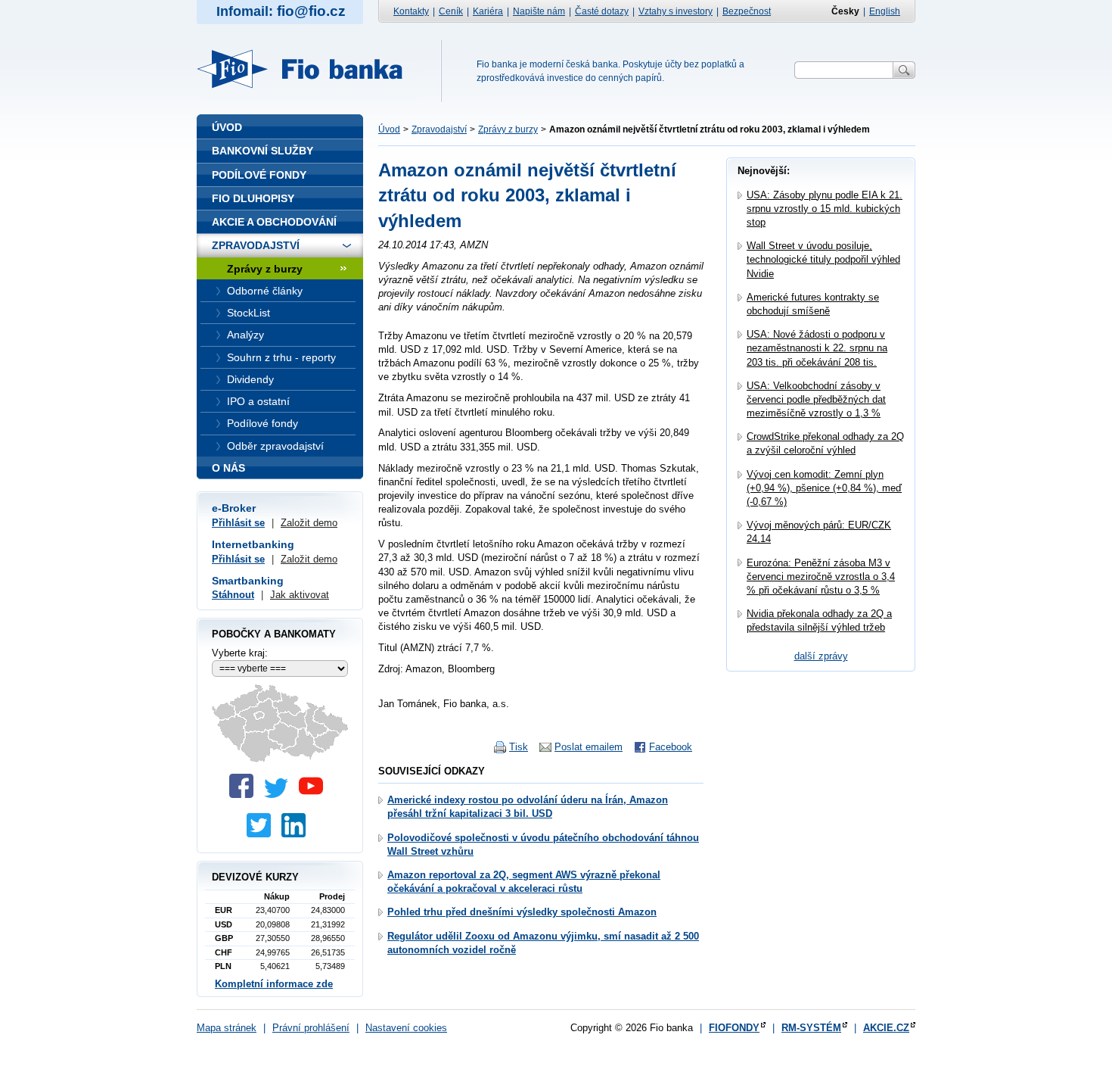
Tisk (518, 747)
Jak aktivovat (299, 594)
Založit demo (309, 522)
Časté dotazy (602, 11)
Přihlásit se (238, 522)
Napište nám (539, 11)
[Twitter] (280, 794)
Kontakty (411, 11)
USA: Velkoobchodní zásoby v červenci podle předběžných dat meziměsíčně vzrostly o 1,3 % (816, 399)
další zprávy (821, 656)
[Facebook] (245, 794)
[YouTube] (315, 794)
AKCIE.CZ (886, 1027)
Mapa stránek (226, 1027)
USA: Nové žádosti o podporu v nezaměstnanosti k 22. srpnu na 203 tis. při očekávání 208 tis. (817, 348)
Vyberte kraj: (240, 653)
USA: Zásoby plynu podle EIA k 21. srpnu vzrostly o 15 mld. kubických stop (824, 208)
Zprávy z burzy (508, 129)
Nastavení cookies (406, 1027)
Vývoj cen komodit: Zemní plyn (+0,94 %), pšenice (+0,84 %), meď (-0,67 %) (824, 488)
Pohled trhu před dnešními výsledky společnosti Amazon (522, 912)
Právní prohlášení (310, 1027)
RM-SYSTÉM (811, 1027)
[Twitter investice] (262, 834)
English (884, 11)
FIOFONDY (734, 1027)
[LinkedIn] (297, 834)
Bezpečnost (746, 11)
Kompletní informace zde (274, 984)
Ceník (451, 11)
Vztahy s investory (675, 11)
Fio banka (308, 69)
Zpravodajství (439, 129)
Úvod (389, 129)
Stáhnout (233, 594)
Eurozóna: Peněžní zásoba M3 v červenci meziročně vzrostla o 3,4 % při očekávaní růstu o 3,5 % (821, 576)
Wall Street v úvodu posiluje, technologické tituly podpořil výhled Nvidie (823, 259)
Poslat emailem (588, 747)
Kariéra (488, 11)
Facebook (670, 747)
